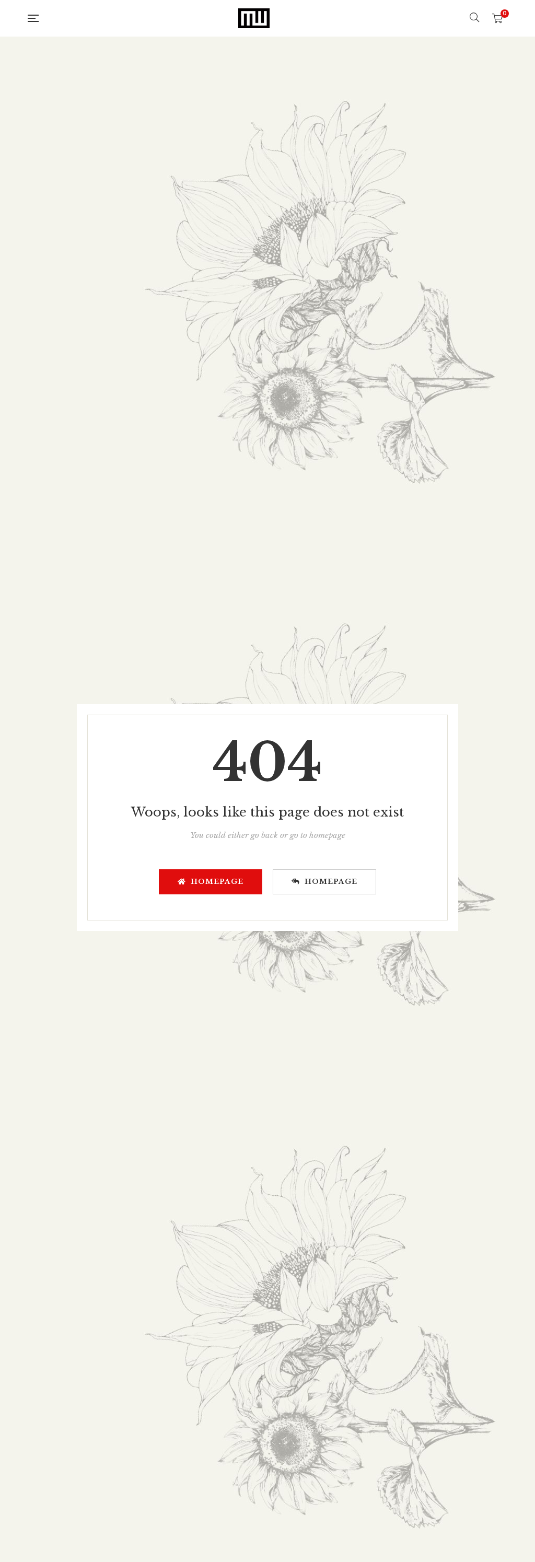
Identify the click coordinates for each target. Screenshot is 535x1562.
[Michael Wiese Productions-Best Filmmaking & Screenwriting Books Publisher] (254, 18)
